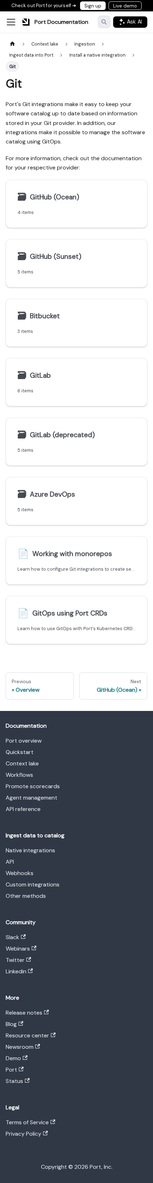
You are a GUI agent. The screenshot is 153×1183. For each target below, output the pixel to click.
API (10, 861)
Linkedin (16, 971)
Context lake (22, 763)
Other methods (26, 896)
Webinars (18, 948)
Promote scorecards (33, 786)
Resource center (27, 1035)
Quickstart (19, 752)
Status (14, 1081)
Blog (11, 1024)
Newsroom (19, 1047)
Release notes (24, 1012)
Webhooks (19, 873)
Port (11, 1069)
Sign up (92, 6)
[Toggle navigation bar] (11, 22)
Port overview (24, 740)
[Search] (104, 22)
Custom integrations (32, 884)
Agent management (31, 797)
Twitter (15, 960)
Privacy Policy (23, 1133)
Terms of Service (27, 1122)
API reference (23, 809)
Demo (13, 1058)
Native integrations (30, 850)
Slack (12, 937)
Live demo (125, 6)
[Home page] (12, 43)
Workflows (19, 775)
